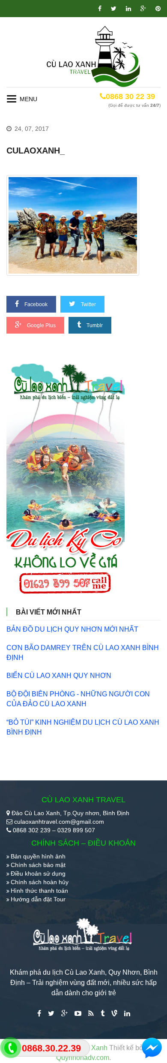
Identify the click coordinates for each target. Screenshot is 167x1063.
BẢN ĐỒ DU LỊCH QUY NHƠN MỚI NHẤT (72, 629)
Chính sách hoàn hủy (40, 882)
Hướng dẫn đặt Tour (38, 899)
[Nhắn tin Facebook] (152, 1048)
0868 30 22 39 (130, 96)
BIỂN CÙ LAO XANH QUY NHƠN (58, 675)
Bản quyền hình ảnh (38, 856)
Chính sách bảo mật (38, 864)
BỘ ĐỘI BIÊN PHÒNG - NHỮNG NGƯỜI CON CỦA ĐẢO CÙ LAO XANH (78, 699)
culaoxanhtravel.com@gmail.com (59, 821)
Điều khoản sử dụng (38, 873)
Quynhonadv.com (82, 1057)
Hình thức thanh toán (39, 890)
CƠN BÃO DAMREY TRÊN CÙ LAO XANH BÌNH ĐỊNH (82, 652)
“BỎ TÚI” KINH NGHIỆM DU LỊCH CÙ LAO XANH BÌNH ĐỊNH (82, 727)
